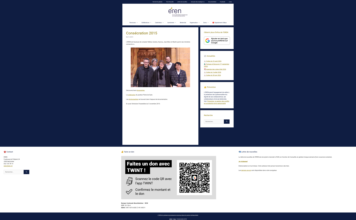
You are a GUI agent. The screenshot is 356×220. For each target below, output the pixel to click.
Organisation (194, 22)
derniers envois (246, 170)
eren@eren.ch (8, 166)
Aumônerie (170, 22)
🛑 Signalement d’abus (219, 22)
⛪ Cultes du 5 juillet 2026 (212, 72)
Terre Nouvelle (170, 2)
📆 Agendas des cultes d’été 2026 (215, 69)
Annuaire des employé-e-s (198, 2)
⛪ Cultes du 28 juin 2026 (212, 75)
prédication (131, 95)
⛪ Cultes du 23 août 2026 (212, 61)
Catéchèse (158, 22)
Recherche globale (157, 2)
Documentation (212, 2)
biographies (141, 90)
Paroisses (133, 22)
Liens (230, 2)
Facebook (222, 2)
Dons (205, 22)
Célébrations (145, 22)
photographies (133, 99)
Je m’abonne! (243, 161)
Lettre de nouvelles (182, 2)
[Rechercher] (227, 121)
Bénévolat (183, 22)
